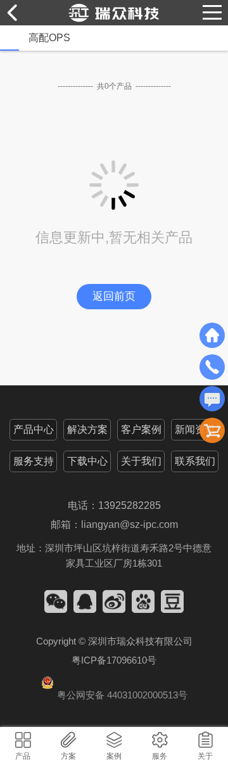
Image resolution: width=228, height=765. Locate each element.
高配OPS (49, 37)
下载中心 (87, 461)
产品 (22, 756)
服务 (159, 756)
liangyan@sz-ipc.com (129, 524)
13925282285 (129, 505)
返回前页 (114, 296)
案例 (114, 756)
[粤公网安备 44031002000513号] (114, 682)
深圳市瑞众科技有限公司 (140, 641)
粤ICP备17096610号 (114, 660)
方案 (68, 756)
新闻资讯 (195, 429)
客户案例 (141, 429)
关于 (205, 756)
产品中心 (33, 429)
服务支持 (33, 461)
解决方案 (87, 429)
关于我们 (141, 461)
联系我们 (195, 461)
